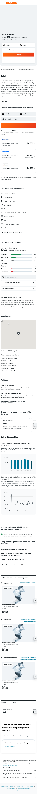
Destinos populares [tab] (26, 736)
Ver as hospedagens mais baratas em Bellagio (28, 620)
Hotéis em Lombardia (10, 788)
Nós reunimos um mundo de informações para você (17, 774)
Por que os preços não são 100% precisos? (16, 777)
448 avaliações (22, 37)
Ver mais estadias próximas (28, 582)
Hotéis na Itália (29, 786)
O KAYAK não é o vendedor (11, 770)
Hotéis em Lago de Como (24, 788)
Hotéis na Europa (20, 786)
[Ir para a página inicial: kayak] (11, 3)
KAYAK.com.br (4, 786)
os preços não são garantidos (10, 765)
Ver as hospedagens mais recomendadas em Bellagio (28, 658)
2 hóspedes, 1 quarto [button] (10, 50)
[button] (3, 3)
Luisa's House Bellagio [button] (8, 604)
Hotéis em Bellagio (10, 746)
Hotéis (12, 786)
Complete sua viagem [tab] (10, 736)
